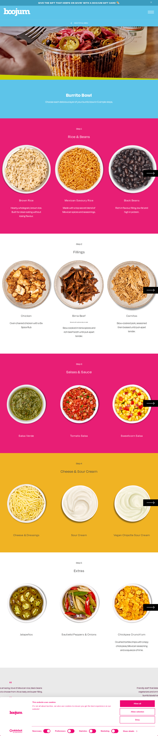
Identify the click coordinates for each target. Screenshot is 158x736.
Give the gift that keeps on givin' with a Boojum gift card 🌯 (79, 2)
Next (150, 173)
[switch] (70, 731)
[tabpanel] (79, 695)
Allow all (137, 704)
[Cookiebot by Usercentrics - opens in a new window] (16, 731)
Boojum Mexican (17, 12)
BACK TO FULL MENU (81, 23)
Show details (128, 731)
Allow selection (137, 712)
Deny (137, 720)
